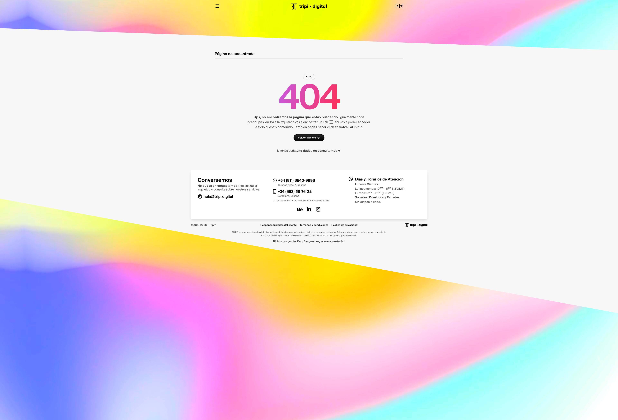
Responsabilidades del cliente (278, 225)
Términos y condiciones (314, 225)
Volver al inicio (307, 137)
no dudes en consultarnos (317, 150)
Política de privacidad (345, 225)
